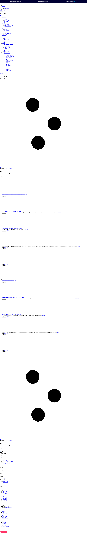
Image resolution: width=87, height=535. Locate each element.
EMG (5, 470)
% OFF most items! (15, 1)
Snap (5, 478)
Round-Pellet (6, 490)
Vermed (5, 465)
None (5, 500)
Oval (5, 493)
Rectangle (5, 491)
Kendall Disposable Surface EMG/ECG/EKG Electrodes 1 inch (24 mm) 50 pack (14, 194)
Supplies (3, 75)
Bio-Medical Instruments (8, 461)
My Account (4, 522)
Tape (5, 498)
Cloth (5, 497)
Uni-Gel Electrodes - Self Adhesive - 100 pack (9, 280)
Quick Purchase (4, 525)
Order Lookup (4, 521)
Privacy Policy (4, 515)
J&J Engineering (6, 463)
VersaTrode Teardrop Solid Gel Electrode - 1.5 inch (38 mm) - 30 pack (13, 297)
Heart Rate (6, 471)
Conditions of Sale (4, 516)
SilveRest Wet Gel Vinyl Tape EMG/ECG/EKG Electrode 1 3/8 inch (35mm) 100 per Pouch (16, 245)
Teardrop (5, 492)
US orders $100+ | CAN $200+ (43, 1)
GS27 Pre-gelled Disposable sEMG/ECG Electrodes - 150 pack (11, 211)
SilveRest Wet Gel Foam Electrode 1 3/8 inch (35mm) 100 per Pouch (12, 331)
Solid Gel (5, 481)
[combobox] (4, 9)
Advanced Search (2, 10)
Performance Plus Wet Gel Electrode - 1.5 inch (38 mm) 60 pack (12, 314)
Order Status (4, 523)
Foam (5, 496)
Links (1, 3)
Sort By (1, 168)
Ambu (5, 460)
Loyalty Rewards (4, 524)
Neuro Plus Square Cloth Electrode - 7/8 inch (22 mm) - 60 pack (12, 228)
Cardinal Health (6, 462)
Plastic (5, 499)
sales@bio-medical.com (8, 507)
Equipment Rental (4, 514)
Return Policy (4, 517)
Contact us (3, 512)
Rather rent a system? (71, 1)
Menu (1, 15)
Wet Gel (5, 482)
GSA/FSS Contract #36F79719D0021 (7, 526)
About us (3, 511)
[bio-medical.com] (6, 8)
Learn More (59, 212)
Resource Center (4, 513)
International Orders (5, 518)
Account (3, 6)
